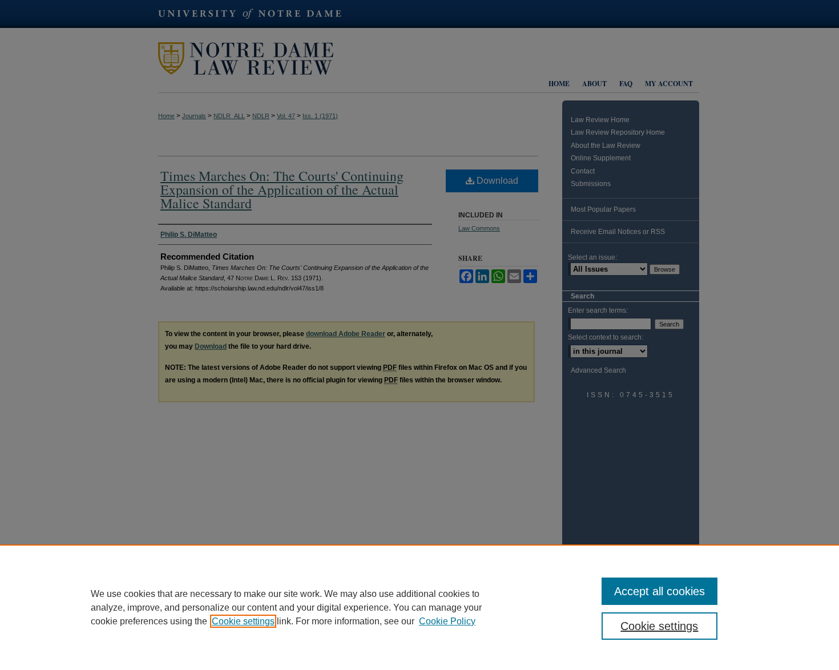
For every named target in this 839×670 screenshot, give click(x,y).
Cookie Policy (447, 621)
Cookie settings (243, 621)
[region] (419, 607)
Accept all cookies (659, 591)
